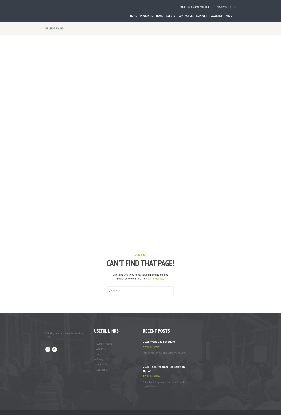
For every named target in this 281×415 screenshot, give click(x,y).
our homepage (155, 278)
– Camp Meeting (103, 343)
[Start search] (109, 290)
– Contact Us (101, 369)
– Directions (100, 364)
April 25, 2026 (151, 346)
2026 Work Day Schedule (159, 341)
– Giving (98, 359)
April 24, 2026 (151, 376)
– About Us (100, 348)
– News (98, 354)
